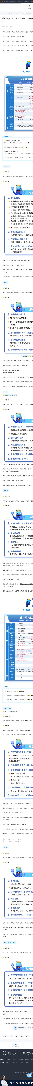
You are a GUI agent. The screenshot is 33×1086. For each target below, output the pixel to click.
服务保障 (20, 1059)
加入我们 (20, 1062)
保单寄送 (27, 1059)
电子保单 (14, 1059)
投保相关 (8, 1059)
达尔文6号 (26, 143)
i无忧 (10, 464)
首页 (1, 13)
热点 (4, 13)
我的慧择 (13, 1)
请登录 (3, 1)
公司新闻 (14, 1062)
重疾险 (4, 1036)
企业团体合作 (20, 1)
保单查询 (27, 1)
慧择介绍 (8, 1062)
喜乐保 (25, 147)
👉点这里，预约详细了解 (10, 395)
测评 (16, 1036)
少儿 (11, 1036)
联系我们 (27, 1062)
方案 (27, 1036)
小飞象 (17, 927)
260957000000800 (26, 1072)
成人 (22, 1036)
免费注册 (8, 1)
